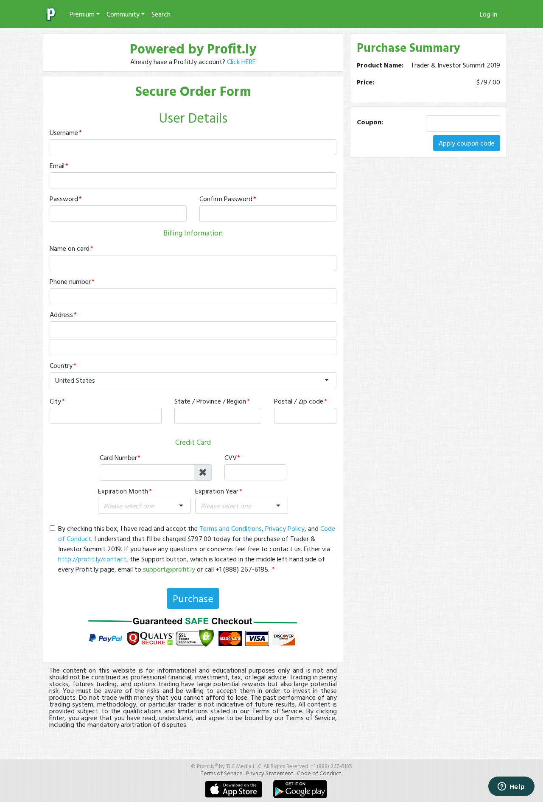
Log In (488, 14)
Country (61, 365)
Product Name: (380, 65)
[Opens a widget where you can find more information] (511, 787)
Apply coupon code (467, 143)
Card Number (118, 457)
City (55, 401)
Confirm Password (225, 198)
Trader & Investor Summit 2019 (455, 65)
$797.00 (488, 82)
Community (123, 14)
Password (64, 198)
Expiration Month (123, 491)
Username (64, 132)
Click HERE (241, 61)
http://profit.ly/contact (92, 559)
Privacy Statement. (270, 772)
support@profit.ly (169, 569)
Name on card (70, 248)
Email (57, 165)
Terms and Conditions (230, 528)
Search (161, 14)
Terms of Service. (222, 772)
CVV (230, 457)
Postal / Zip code (298, 401)
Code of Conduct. (319, 772)
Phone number (70, 281)
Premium (82, 14)
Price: (365, 82)
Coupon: (370, 121)
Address (61, 314)
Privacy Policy (285, 528)
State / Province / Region (210, 401)
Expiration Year (216, 491)
